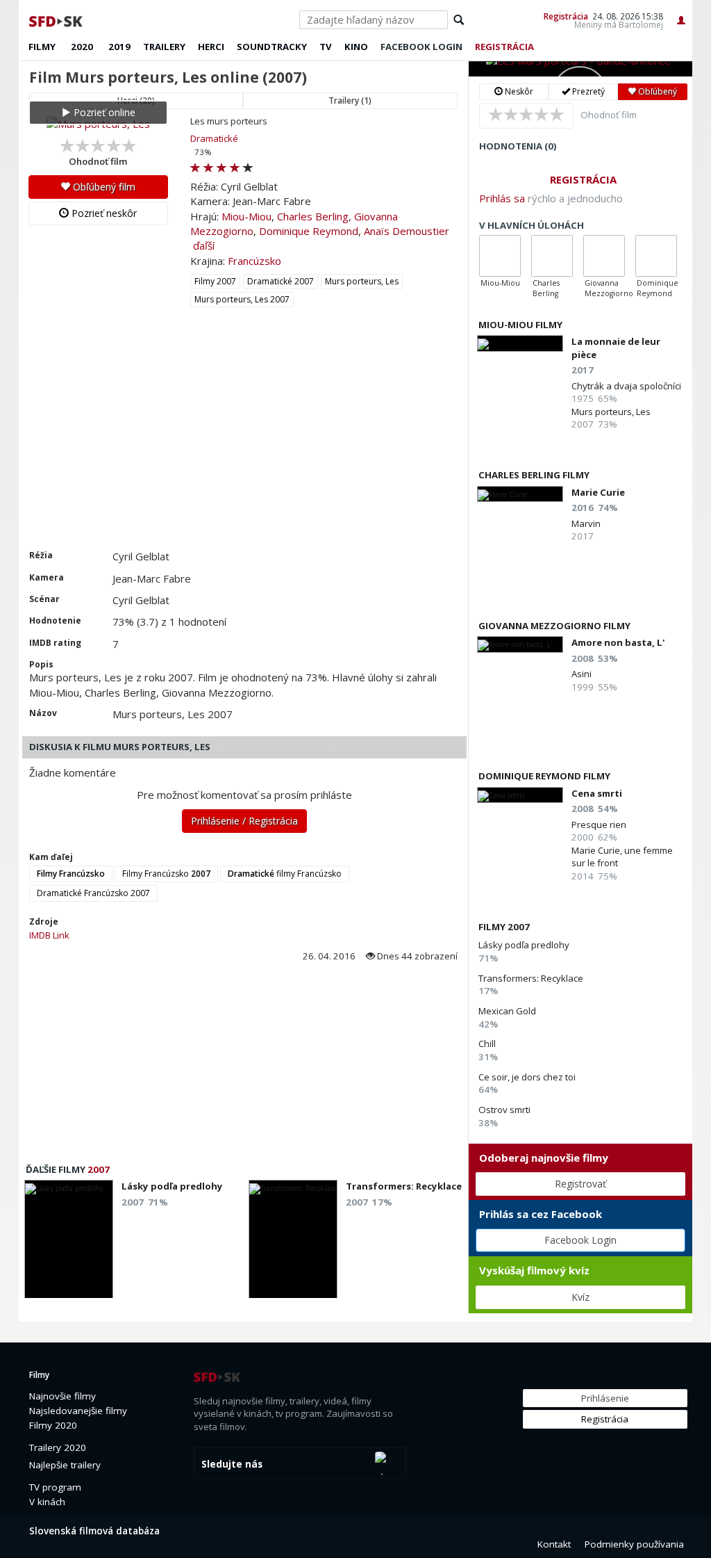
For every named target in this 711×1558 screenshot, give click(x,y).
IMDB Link (49, 935)
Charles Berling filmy (533, 475)
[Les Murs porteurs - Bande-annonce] (580, 68)
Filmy (42, 46)
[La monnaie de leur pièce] (520, 343)
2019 (119, 46)
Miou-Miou (246, 216)
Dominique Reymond (308, 231)
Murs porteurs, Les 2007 (242, 299)
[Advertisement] (243, 445)
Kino (356, 46)
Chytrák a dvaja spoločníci (626, 386)
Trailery (164, 46)
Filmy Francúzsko (166, 873)
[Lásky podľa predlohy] (68, 1243)
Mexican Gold (507, 1011)
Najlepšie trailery (65, 1465)
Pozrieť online (103, 112)
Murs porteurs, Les (362, 281)
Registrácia (566, 16)
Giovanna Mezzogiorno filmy (554, 625)
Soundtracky (272, 46)
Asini (581, 673)
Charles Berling (313, 216)
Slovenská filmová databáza (94, 1531)
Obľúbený (656, 91)
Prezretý (587, 91)
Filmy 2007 (215, 281)
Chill (487, 1043)
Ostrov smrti (504, 1109)
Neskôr (518, 91)
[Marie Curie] (520, 494)
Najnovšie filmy (62, 1396)
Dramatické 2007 (280, 281)
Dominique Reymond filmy (544, 776)
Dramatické (214, 138)
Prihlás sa (502, 198)
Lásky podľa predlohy (523, 945)
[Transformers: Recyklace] (293, 1243)
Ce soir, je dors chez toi (527, 1077)
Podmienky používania (634, 1544)
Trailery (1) (349, 100)
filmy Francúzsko (285, 873)
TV (325, 46)
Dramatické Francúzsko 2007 (93, 893)
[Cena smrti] (520, 795)
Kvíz (580, 1297)
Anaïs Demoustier (406, 231)
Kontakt (554, 1544)
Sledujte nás (231, 1464)
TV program (55, 1487)
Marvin (586, 523)
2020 (82, 46)
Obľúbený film (102, 186)
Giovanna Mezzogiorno (609, 288)
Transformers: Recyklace (530, 978)
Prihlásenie (605, 1398)
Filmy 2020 (53, 1425)
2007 (98, 1169)
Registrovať (580, 1183)
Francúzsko (254, 261)
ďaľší (204, 245)
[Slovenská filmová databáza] (57, 19)
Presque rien (598, 824)
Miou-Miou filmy (520, 324)
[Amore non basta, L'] (520, 644)
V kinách (47, 1501)
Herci (211, 46)
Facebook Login (580, 1240)
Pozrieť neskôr (103, 213)
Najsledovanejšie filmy (78, 1410)
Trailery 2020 (57, 1447)
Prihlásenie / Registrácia (244, 820)
